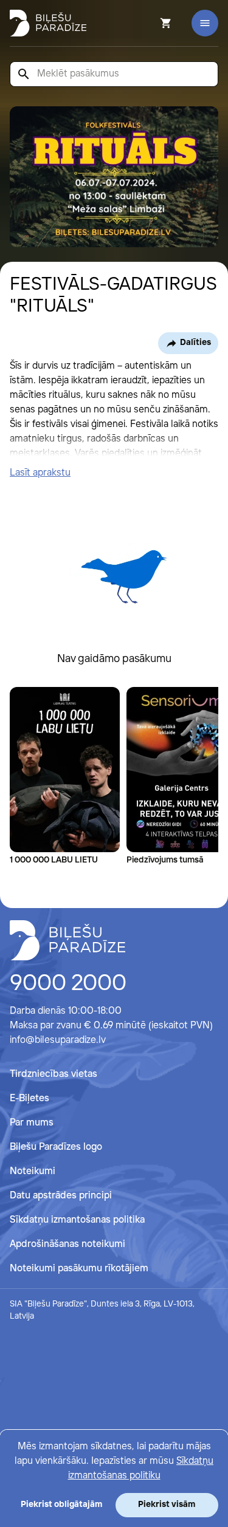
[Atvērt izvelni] (205, 23)
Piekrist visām (166, 1504)
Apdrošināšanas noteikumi (67, 1244)
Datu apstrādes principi (61, 1195)
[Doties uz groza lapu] (149, 23)
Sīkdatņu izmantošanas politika (77, 1220)
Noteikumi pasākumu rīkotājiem (79, 1268)
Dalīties (195, 342)
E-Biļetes (29, 1098)
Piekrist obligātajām (61, 1504)
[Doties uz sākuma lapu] (48, 23)
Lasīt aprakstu (40, 472)
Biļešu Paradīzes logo (56, 1147)
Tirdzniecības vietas (53, 1074)
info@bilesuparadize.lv (58, 1040)
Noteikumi (32, 1171)
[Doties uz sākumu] (67, 940)
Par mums (32, 1122)
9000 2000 (68, 984)
